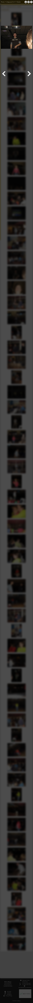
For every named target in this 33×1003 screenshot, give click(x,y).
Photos (2, 2)
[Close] (31, 2)
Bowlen (19, 2)
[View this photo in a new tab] (28, 2)
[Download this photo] (26, 2)
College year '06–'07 (11, 2)
